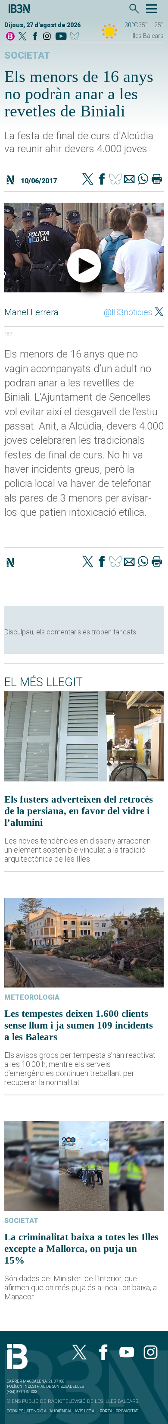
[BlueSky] (76, 37)
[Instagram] (47, 37)
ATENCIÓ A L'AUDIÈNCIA (49, 1410)
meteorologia (31, 997)
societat (27, 55)
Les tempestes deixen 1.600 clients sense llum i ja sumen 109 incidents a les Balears (78, 1025)
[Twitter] (88, 180)
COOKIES (15, 1410)
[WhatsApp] (143, 180)
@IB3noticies (128, 312)
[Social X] (22, 37)
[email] (129, 180)
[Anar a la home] (10, 37)
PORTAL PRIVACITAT (119, 1410)
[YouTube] (61, 37)
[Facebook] (35, 37)
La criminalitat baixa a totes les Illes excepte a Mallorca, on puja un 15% (81, 1248)
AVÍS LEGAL (85, 1410)
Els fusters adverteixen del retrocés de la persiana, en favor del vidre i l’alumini (78, 811)
